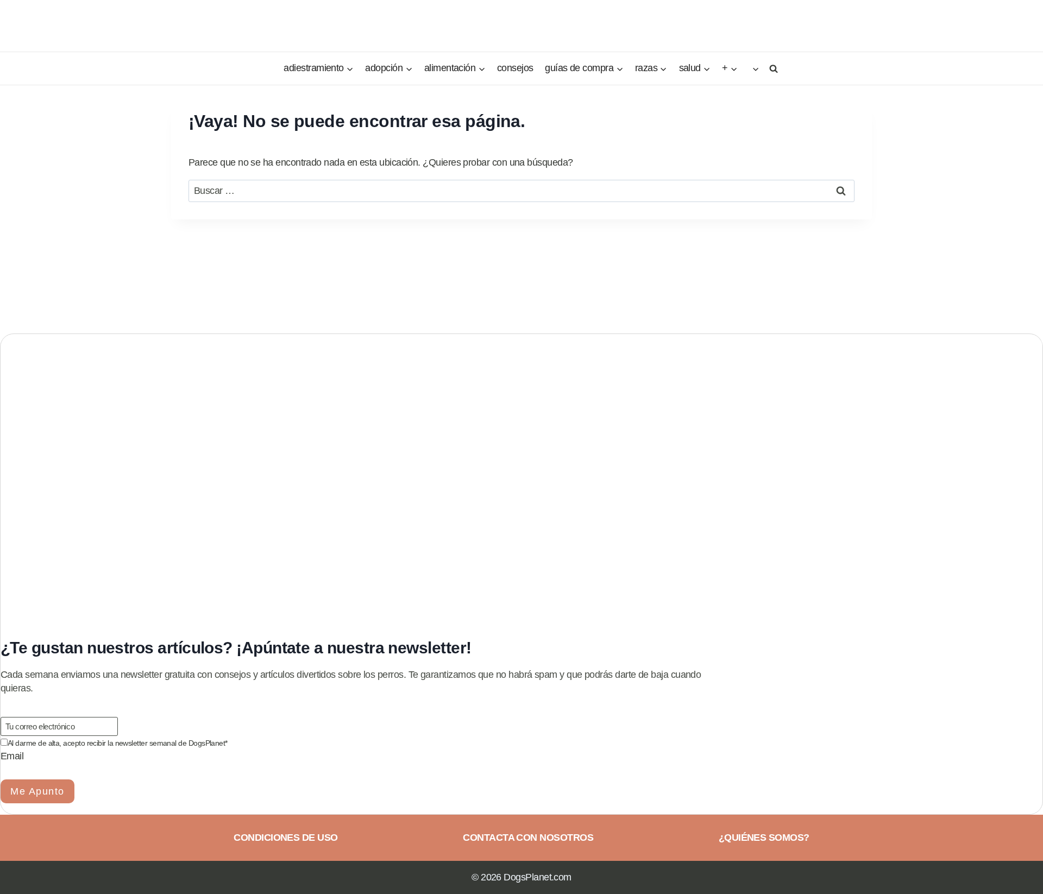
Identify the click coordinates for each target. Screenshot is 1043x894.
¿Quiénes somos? (764, 837)
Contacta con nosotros (528, 837)
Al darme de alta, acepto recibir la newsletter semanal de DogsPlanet (118, 743)
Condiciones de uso (285, 837)
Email (12, 756)
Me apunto (37, 791)
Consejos (515, 67)
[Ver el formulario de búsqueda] (771, 68)
